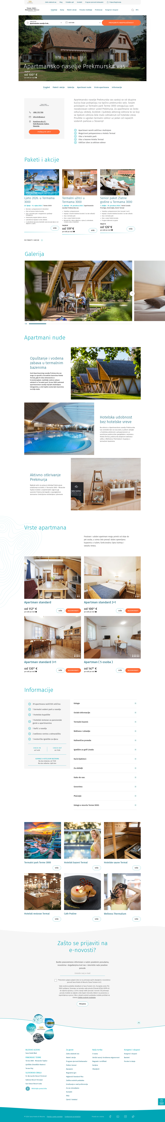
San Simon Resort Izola (33, 1084)
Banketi (126, 1057)
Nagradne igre (71, 1073)
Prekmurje (98, 10)
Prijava (82, 1004)
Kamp (62, 10)
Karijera (95, 1065)
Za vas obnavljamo (72, 1088)
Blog (61, 2)
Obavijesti (95, 1069)
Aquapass (69, 1069)
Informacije (117, 87)
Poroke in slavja (129, 1061)
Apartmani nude (84, 87)
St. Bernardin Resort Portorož (36, 1076)
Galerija (71, 87)
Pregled (46, 87)
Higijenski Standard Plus (74, 1077)
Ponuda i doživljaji (85, 10)
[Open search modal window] (132, 10)
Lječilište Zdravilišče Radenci (35, 1065)
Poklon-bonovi (71, 1065)
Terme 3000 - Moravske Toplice (36, 1061)
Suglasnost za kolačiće (72, 1117)
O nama (95, 1054)
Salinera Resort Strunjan (34, 1080)
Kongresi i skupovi (111, 10)
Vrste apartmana (101, 87)
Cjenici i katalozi (71, 1099)
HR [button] (137, 10)
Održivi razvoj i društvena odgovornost (105, 1057)
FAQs (67, 1096)
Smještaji (54, 10)
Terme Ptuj (29, 1068)
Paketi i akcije (72, 10)
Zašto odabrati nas (50, 2)
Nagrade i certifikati (99, 1061)
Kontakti (79, 2)
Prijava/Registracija (115, 2)
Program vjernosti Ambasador (94, 2)
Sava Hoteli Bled (31, 1053)
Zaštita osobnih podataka (87, 997)
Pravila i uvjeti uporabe (55, 1117)
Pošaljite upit (70, 2)
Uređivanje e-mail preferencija (77, 1084)
